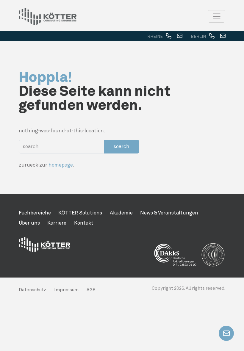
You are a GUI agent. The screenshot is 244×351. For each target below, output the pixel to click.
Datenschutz (32, 289)
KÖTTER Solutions (80, 213)
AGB (91, 289)
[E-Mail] (179, 36)
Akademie (121, 213)
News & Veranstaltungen (169, 213)
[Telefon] (168, 36)
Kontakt (83, 223)
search (121, 146)
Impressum (66, 289)
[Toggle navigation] (216, 16)
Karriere (56, 223)
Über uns (29, 223)
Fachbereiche (35, 213)
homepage (61, 165)
